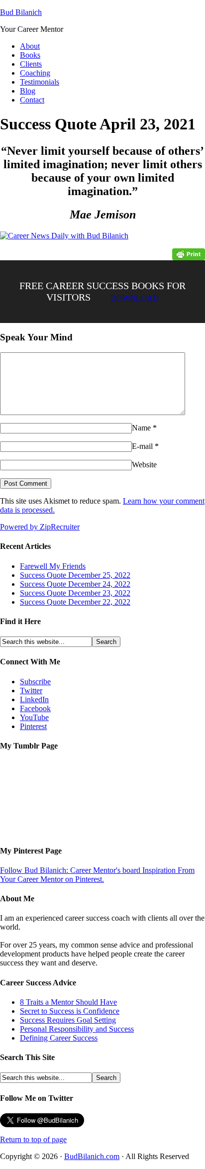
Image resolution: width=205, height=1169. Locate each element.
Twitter (31, 690)
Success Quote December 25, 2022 (75, 575)
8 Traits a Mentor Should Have (68, 1002)
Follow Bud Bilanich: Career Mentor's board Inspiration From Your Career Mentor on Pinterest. (97, 874)
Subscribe (35, 681)
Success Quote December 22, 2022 (75, 602)
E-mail (142, 446)
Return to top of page (33, 1139)
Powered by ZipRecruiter (40, 527)
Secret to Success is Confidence (69, 1011)
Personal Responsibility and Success (77, 1029)
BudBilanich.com (91, 1156)
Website (144, 464)
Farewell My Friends (53, 566)
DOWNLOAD (134, 298)
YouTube (34, 717)
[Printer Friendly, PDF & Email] (188, 253)
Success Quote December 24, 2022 (75, 584)
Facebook (35, 708)
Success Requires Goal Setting (68, 1020)
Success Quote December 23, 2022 (75, 593)
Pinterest (33, 726)
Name (141, 428)
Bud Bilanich (21, 12)
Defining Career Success (59, 1038)
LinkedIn (34, 699)
